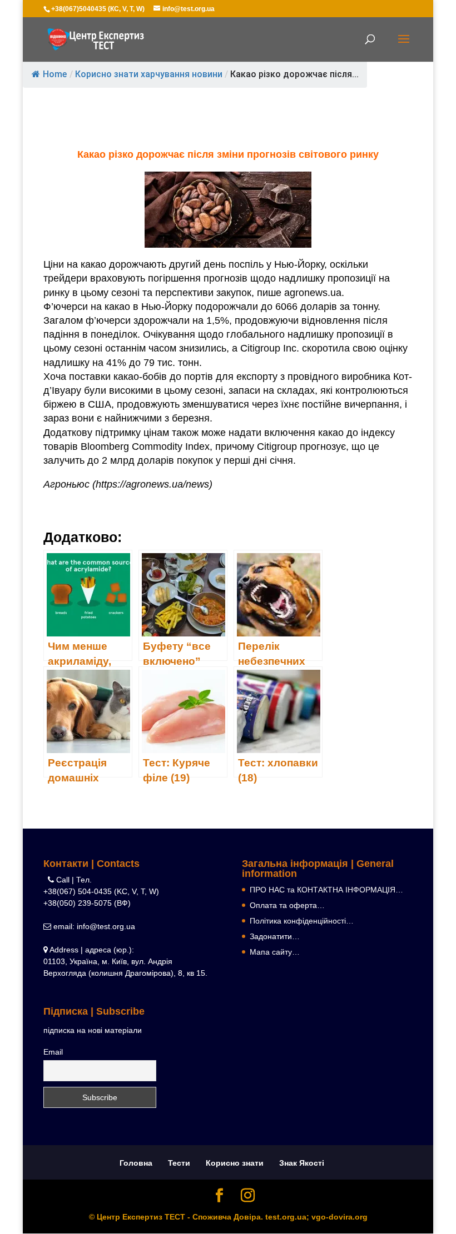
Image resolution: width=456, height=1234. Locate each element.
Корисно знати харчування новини (148, 74)
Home (55, 74)
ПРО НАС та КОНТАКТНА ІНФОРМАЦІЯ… (326, 889)
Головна (136, 1162)
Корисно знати (235, 1162)
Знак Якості (301, 1162)
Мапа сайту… (275, 951)
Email (53, 1051)
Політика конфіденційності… (302, 920)
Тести (179, 1162)
